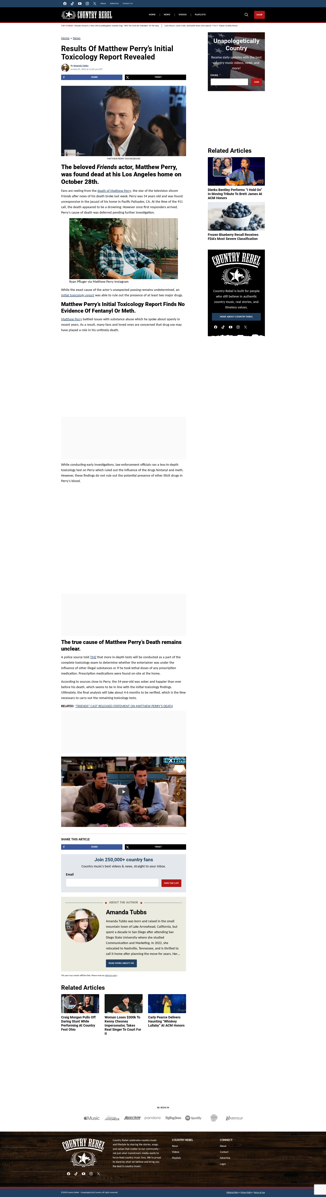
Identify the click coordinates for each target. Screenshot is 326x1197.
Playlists (200, 14)
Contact (224, 1152)
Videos (183, 14)
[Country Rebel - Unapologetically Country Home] (86, 15)
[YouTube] (230, 327)
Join (256, 82)
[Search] (246, 14)
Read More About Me (121, 963)
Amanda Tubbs (81, 66)
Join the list (171, 883)
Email (70, 874)
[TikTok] (223, 327)
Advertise (225, 1158)
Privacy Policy (246, 1193)
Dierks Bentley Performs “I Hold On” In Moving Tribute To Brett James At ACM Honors (235, 194)
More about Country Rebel (236, 317)
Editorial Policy (233, 1193)
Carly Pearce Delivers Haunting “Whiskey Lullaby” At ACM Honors (166, 1021)
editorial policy (111, 976)
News (167, 14)
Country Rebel (182, 1140)
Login (223, 1164)
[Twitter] (245, 327)
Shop (259, 15)
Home (152, 14)
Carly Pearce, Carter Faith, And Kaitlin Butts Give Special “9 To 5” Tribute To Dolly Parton (201, 26)
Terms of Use (259, 1193)
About (223, 1146)
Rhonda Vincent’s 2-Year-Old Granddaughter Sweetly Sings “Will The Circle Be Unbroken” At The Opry (117, 26)
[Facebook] (215, 327)
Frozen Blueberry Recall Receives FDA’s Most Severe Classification (233, 237)
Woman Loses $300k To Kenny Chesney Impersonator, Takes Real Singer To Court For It (123, 1025)
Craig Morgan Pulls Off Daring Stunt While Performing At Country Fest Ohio (78, 1023)
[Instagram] (238, 327)
